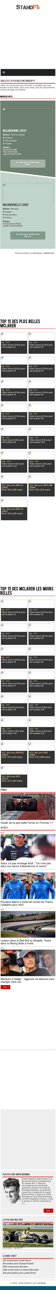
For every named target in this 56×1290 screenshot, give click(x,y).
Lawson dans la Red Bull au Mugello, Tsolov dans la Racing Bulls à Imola (26, 941)
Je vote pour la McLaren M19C (28, 163)
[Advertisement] (28, 39)
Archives (42, 1283)
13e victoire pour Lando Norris (17, 1260)
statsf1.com (49, 253)
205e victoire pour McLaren (15, 1267)
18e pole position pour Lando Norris (19, 1273)
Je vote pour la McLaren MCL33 (28, 235)
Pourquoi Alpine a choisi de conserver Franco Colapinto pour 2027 (27, 903)
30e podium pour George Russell (18, 1263)
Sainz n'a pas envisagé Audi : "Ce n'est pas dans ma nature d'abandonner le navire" (26, 864)
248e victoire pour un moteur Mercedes (21, 1270)
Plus (5, 987)
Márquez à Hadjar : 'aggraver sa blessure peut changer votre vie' (27, 980)
